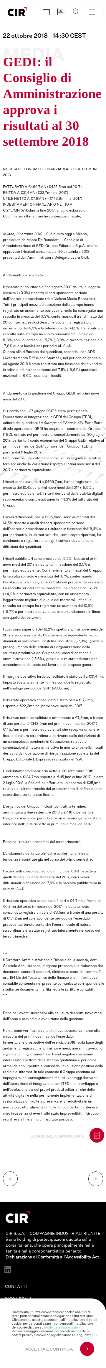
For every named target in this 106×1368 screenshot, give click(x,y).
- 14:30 (44, 36)
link (94, 1335)
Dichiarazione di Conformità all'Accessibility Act (52, 1257)
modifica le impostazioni (62, 1327)
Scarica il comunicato (57, 1136)
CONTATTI (16, 1287)
